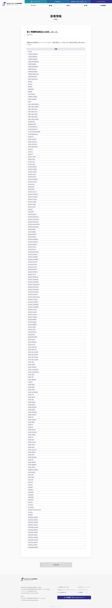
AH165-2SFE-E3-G (33, 219)
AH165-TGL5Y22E (33, 287)
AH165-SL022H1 (32, 254)
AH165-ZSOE (32, 327)
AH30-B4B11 (31, 409)
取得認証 (103, 5)
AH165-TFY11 (32, 274)
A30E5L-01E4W (32, 96)
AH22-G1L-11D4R (33, 359)
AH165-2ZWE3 (32, 234)
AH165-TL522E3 (32, 299)
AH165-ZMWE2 (32, 324)
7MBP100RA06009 (33, 61)
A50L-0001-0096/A (33, 104)
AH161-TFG (31, 159)
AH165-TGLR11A (33, 294)
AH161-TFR (31, 161)
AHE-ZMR (31, 477)
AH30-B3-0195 (32, 407)
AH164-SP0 (31, 184)
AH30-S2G (31, 439)
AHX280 (30, 487)
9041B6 (30, 91)
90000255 (31, 89)
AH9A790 (30, 474)
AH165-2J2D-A (32, 214)
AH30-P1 (30, 424)
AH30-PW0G (31, 434)
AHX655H (31, 494)
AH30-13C (31, 399)
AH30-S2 (30, 437)
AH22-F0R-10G (32, 347)
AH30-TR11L (31, 444)
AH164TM (31, 211)
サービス (33, 5)
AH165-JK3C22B (33, 242)
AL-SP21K (31, 507)
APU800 (30, 514)
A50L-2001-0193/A (33, 119)
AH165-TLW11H (32, 317)
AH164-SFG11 (32, 176)
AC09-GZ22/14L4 (33, 134)
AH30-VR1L (31, 454)
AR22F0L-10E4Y (32, 544)
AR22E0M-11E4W (33, 527)
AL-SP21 (30, 504)
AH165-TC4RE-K (33, 272)
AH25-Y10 (31, 394)
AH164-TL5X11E (32, 196)
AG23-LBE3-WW (32, 146)
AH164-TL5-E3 (32, 191)
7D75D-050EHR (32, 56)
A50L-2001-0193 (32, 116)
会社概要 (81, 592)
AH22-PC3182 (32, 367)
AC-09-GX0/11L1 (33, 126)
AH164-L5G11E (32, 169)
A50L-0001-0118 (32, 109)
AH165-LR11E (32, 246)
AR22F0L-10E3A (32, 542)
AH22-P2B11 (31, 364)
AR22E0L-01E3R (33, 517)
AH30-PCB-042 (32, 432)
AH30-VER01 (32, 452)
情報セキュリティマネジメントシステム (67, 589)
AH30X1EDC (31, 472)
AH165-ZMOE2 (32, 322)
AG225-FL (31, 136)
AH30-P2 (30, 427)
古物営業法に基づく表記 (64, 587)
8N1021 (30, 86)
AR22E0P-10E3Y (33, 534)
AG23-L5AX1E (32, 139)
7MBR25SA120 (32, 69)
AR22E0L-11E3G (33, 524)
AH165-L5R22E (32, 244)
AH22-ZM (30, 377)
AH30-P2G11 (31, 429)
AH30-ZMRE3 (32, 462)
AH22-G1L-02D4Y (33, 357)
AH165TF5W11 (32, 332)
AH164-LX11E (32, 174)
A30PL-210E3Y (32, 99)
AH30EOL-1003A (33, 469)
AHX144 (30, 482)
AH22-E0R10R (32, 342)
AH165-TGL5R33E (33, 282)
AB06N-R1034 (32, 124)
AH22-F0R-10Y (32, 349)
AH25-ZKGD (31, 397)
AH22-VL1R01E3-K (33, 372)
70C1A (30, 51)
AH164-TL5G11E (33, 194)
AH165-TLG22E (32, 312)
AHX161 (30, 484)
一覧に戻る (56, 564)
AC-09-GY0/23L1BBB (34, 131)
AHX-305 (30, 479)
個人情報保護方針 (62, 592)
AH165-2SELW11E (33, 216)
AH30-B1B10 (31, 402)
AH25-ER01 (31, 384)
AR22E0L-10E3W (33, 522)
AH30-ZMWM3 (32, 464)
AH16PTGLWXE (32, 337)
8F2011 (30, 84)
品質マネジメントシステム (84, 587)
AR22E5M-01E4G (33, 539)
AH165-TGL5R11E (33, 279)
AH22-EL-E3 (31, 344)
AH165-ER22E (32, 236)
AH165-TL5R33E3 (33, 304)
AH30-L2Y (31, 417)
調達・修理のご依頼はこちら (80, 1)
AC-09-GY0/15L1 (33, 129)
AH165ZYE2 (31, 334)
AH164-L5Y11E (32, 171)
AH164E (30, 209)
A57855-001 (31, 121)
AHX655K (31, 497)
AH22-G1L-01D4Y (33, 354)
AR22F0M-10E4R (33, 547)
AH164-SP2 (31, 189)
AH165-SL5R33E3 (33, 259)
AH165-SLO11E (32, 264)
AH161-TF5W (32, 156)
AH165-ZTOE (32, 329)
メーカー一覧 (36, 1)
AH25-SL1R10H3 (33, 392)
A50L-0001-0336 (32, 114)
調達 (50, 5)
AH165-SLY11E (32, 267)
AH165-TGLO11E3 (33, 292)
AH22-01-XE (31, 339)
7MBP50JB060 (32, 64)
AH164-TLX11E (32, 199)
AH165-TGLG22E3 (33, 289)
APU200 (30, 512)
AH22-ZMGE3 (32, 379)
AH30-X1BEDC (32, 457)
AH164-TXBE (32, 204)
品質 (85, 5)
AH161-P (30, 154)
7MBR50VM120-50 (33, 74)
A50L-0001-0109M (33, 106)
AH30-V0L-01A (32, 449)
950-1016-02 (31, 94)
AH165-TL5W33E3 (33, 307)
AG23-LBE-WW (32, 144)
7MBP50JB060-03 (33, 66)
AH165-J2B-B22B (33, 239)
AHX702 (30, 502)
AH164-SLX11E (32, 181)
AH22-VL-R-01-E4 (33, 369)
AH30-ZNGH (31, 467)
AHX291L (30, 489)
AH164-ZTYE (31, 206)
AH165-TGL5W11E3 (33, 284)
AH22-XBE (31, 374)
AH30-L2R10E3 (32, 412)
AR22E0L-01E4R (33, 519)
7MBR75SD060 (32, 76)
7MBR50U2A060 (32, 71)
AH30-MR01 (31, 422)
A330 (29, 101)
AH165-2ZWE (32, 231)
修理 (68, 5)
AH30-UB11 (31, 447)
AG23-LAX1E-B (32, 141)
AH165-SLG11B (32, 262)
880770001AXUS (33, 79)
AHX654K (31, 492)
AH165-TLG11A (32, 309)
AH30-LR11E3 (32, 419)
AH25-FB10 (31, 387)
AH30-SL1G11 (32, 442)
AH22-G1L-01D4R (33, 352)
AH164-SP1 (31, 186)
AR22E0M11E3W (33, 529)
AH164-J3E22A (32, 166)
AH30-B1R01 (31, 404)
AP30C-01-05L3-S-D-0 (34, 509)
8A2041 (30, 81)
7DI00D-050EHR (32, 59)
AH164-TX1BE (32, 201)
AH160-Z (30, 149)
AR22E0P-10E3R (33, 532)
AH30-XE (30, 459)
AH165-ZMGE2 (32, 319)
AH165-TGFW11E (33, 277)
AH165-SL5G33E (33, 256)
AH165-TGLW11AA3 (33, 297)
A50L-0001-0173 (32, 111)
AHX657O (31, 499)
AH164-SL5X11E (32, 179)
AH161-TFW (31, 164)
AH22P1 (30, 382)
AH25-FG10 (31, 389)
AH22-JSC (31, 362)
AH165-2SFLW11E (33, 221)
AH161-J (30, 151)
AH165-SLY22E (32, 269)
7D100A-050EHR (33, 54)
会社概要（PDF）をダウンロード (75, 597)
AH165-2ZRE (31, 229)
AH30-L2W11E (32, 414)
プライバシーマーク (83, 589)
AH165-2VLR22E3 (33, 226)
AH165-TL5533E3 (33, 302)
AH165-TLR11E (32, 314)
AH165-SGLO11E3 (33, 252)
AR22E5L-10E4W (33, 537)
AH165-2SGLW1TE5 (34, 224)
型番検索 (58, 1)
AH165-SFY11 (32, 249)
